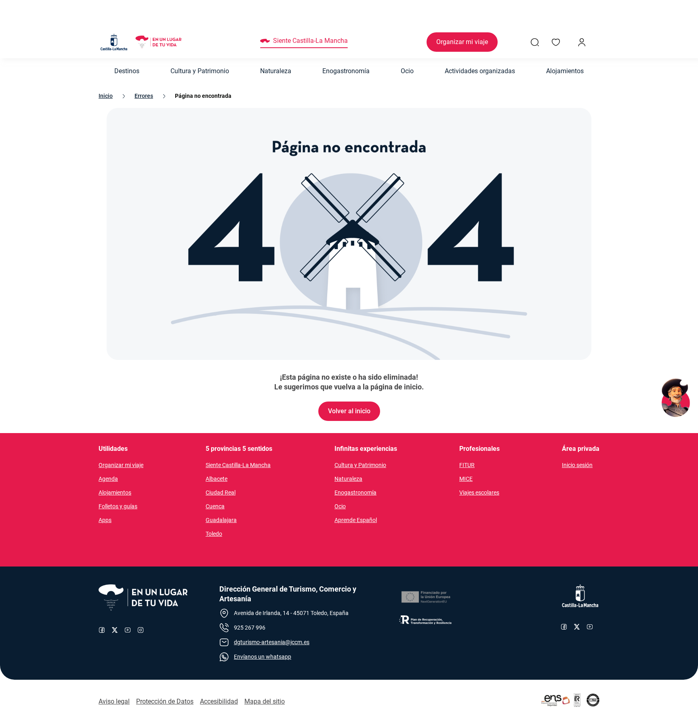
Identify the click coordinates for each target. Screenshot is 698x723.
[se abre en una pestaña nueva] (425, 597)
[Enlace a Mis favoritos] (556, 42)
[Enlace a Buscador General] (535, 42)
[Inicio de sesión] (581, 42)
